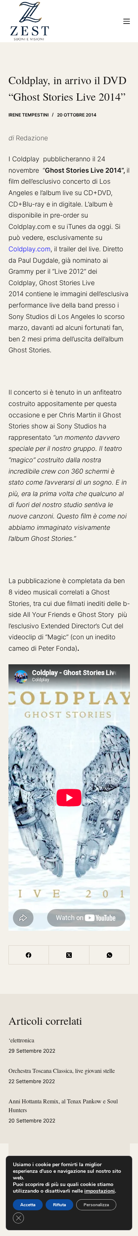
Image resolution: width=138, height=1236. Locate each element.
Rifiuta (59, 1205)
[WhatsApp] (109, 955)
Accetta (27, 1205)
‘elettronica (21, 1040)
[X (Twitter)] (69, 955)
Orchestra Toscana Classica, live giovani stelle (61, 1070)
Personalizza (96, 1205)
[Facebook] (29, 955)
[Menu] (126, 21)
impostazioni (99, 1191)
